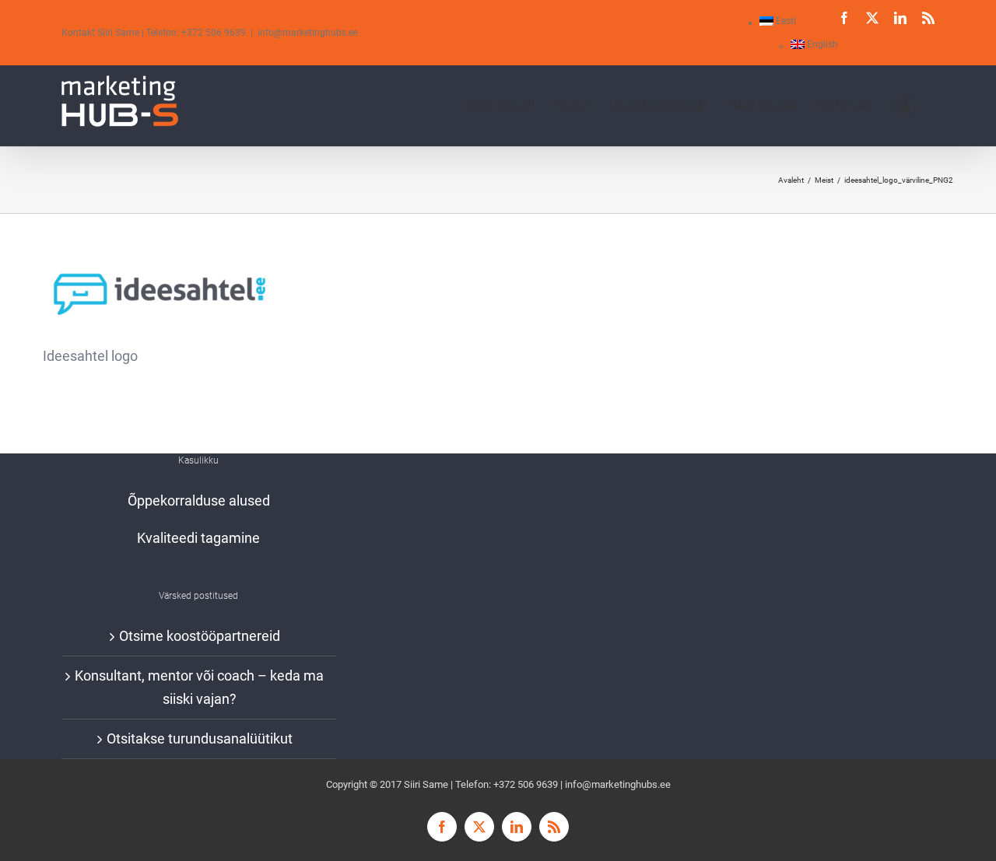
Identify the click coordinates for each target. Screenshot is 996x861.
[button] (904, 105)
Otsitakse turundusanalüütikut (200, 738)
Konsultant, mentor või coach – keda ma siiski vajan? (199, 687)
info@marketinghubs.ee (308, 32)
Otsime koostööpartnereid (199, 636)
